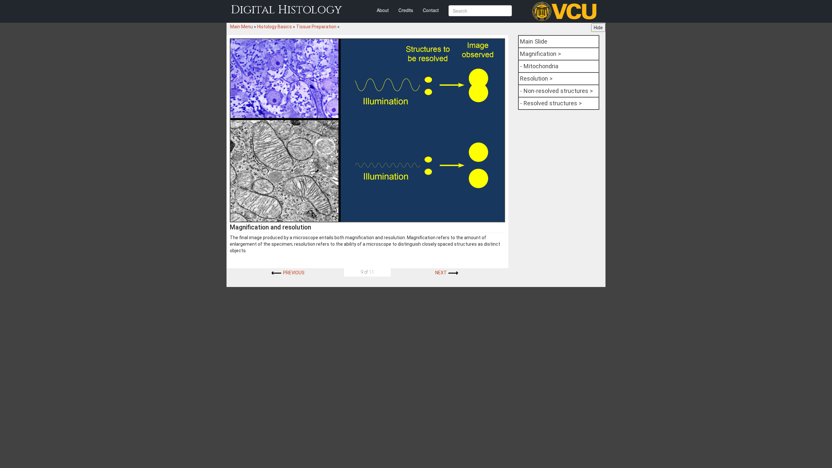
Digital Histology (286, 10)
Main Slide (533, 41)
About (383, 10)
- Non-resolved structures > (556, 90)
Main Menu (241, 26)
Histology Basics (274, 26)
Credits (405, 10)
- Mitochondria (539, 66)
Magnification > (540, 53)
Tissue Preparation (316, 26)
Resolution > (536, 78)
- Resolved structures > (551, 103)
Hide (598, 27)
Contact (431, 10)
